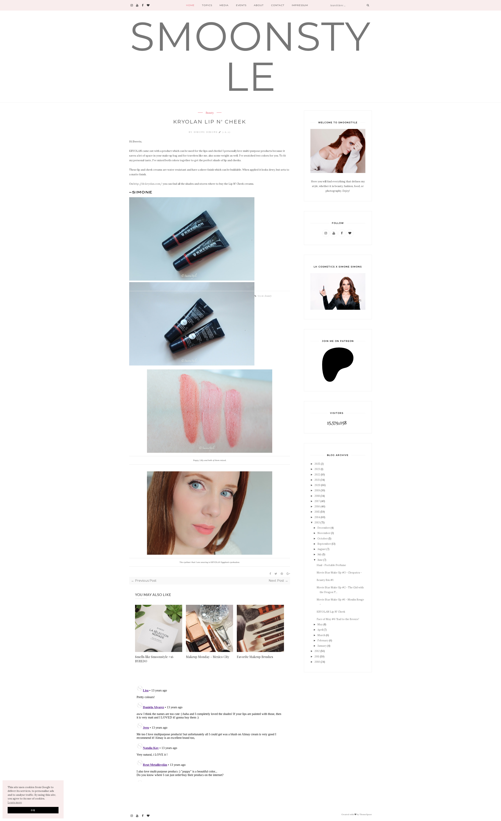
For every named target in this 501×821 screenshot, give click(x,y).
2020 (317, 485)
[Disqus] (209, 732)
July (319, 554)
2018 (317, 496)
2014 (317, 517)
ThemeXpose (366, 814)
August (321, 549)
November (323, 533)
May (320, 624)
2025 (317, 463)
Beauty (210, 112)
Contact (277, 5)
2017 (317, 501)
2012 (317, 651)
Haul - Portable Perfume (331, 565)
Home (190, 5)
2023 (317, 469)
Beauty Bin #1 (325, 580)
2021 (317, 480)
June (320, 560)
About (259, 5)
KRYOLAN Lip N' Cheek (331, 611)
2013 (317, 522)
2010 (317, 661)
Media (224, 5)
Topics (207, 5)
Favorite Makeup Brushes (255, 657)
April (320, 629)
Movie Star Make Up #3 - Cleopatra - (339, 572)
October (322, 538)
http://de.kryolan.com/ (147, 183)
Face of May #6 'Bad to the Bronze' (338, 619)
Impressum (300, 5)
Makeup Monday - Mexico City (207, 657)
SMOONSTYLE (250, 56)
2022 (317, 474)
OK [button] (33, 810)
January (322, 645)
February (322, 640)
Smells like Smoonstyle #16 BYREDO (154, 659)
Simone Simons (206, 132)
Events (241, 5)
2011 (316, 656)
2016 (317, 506)
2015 (317, 511)
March (321, 635)
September (324, 544)
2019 (317, 490)
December (323, 527)
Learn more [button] (15, 802)
